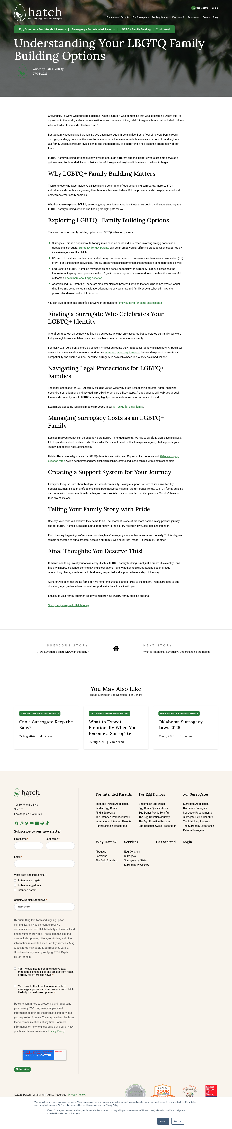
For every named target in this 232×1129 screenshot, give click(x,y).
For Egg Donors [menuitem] (160, 17)
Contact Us (202, 8)
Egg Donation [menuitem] (132, 851)
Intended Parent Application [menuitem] (112, 803)
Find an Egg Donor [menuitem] (106, 808)
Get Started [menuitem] (166, 842)
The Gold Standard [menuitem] (106, 860)
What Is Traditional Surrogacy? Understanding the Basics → (178, 651)
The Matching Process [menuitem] (196, 821)
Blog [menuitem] (215, 17)
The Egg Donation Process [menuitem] (155, 821)
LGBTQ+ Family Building (135, 29)
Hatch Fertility (55, 69)
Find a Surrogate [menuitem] (105, 812)
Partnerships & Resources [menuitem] (111, 825)
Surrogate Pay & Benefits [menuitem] (198, 817)
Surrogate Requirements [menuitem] (197, 812)
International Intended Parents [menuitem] (113, 821)
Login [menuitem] (187, 842)
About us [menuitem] (101, 851)
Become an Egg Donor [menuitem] (152, 803)
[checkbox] (44, 885)
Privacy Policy (56, 1031)
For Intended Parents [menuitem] (117, 17)
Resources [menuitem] (193, 17)
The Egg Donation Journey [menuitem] (154, 817)
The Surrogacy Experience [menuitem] (198, 825)
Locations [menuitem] (101, 856)
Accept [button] (163, 1121)
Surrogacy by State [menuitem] (135, 860)
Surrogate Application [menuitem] (196, 803)
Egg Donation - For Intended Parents (42, 29)
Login (215, 8)
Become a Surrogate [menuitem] (195, 808)
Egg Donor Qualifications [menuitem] (153, 808)
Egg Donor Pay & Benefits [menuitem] (154, 812)
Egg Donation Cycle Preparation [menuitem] (157, 825)
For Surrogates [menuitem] (140, 17)
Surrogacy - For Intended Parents (93, 29)
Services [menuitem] (131, 842)
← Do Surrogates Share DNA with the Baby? (63, 651)
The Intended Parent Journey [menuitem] (113, 817)
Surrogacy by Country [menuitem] (136, 864)
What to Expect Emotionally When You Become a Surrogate (113, 727)
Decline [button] (177, 1121)
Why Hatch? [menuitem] (178, 17)
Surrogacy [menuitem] (130, 856)
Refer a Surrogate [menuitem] (193, 830)
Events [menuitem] (206, 17)
